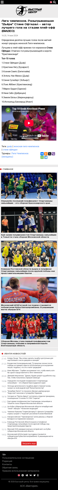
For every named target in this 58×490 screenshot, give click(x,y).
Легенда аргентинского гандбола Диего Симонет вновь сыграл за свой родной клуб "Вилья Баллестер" (29, 387)
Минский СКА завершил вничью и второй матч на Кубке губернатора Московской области (29, 430)
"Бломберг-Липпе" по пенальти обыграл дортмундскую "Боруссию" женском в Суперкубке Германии (28, 392)
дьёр (9, 146)
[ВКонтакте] (42, 153)
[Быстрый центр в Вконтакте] (30, 475)
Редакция (7, 461)
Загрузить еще (29, 443)
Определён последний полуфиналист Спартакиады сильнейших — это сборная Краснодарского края (27, 382)
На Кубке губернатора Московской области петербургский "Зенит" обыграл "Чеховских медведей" (30, 408)
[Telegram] (45, 157)
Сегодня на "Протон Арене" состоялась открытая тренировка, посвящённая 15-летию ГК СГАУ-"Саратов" (31, 397)
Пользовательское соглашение (18, 458)
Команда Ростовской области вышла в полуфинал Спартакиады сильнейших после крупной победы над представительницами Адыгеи (28, 424)
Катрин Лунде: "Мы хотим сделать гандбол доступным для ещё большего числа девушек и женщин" (30, 359)
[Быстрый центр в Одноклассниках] (38, 475)
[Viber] (53, 153)
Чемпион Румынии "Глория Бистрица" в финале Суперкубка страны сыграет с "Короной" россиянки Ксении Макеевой (30, 413)
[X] (49, 153)
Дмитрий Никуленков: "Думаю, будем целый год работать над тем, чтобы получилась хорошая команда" (31, 377)
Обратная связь (10, 467)
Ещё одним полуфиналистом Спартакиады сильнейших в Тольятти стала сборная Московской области (29, 402)
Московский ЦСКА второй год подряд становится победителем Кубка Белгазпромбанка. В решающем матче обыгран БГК (30, 436)
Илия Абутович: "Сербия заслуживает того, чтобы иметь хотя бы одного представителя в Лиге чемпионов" (30, 372)
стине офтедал (10, 149)
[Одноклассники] (45, 153)
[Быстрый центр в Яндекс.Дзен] (23, 475)
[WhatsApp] (42, 157)
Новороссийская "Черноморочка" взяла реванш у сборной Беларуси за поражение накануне (30, 418)
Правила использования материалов (20, 471)
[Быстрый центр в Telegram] (26, 475)
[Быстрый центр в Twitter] (34, 475)
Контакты (7, 464)
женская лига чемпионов (26, 146)
